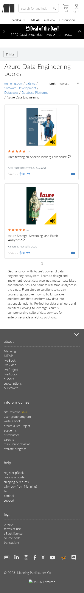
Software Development (20, 88)
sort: (53, 83)
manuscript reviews (17, 444)
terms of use (12, 528)
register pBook (14, 472)
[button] (4, 31)
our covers (11, 388)
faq (6, 491)
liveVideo (10, 365)
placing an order (15, 477)
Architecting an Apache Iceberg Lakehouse (37, 157)
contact (9, 495)
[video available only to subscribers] (73, 174)
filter (12, 54)
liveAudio (10, 374)
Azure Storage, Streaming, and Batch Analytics (33, 238)
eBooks (9, 378)
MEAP (35, 20)
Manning (10, 351)
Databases (11, 92)
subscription (67, 20)
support (9, 500)
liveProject (11, 369)
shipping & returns (16, 481)
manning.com (13, 83)
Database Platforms (35, 92)
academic (10, 430)
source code (12, 538)
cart (66, 11)
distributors (11, 435)
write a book (12, 421)
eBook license (13, 533)
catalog (16, 20)
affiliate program (15, 448)
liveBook (49, 20)
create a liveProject (17, 425)
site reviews (16, 412)
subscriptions (13, 383)
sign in (76, 11)
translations (11, 542)
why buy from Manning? (20, 486)
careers (9, 439)
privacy (9, 524)
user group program (17, 416)
